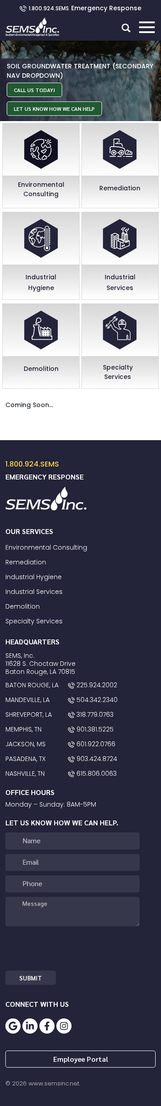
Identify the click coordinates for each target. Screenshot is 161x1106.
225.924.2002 (96, 685)
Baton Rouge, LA (32, 685)
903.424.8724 (96, 758)
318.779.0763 (94, 714)
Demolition (22, 606)
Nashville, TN (25, 773)
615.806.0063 (96, 773)
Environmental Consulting (46, 547)
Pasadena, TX (25, 758)
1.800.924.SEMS (49, 8)
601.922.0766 (95, 744)
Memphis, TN (23, 729)
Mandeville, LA (27, 699)
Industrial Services (34, 591)
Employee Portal (80, 1059)
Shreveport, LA (28, 714)
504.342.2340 (96, 699)
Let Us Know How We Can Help (54, 108)
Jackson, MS (25, 744)
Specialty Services (34, 621)
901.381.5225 (94, 729)
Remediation (25, 562)
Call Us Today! (34, 89)
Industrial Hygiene (33, 576)
